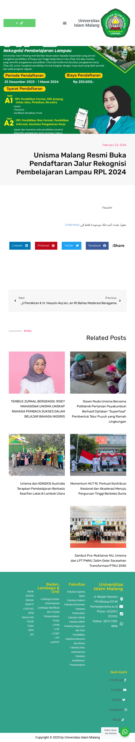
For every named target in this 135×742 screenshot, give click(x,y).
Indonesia (72, 225)
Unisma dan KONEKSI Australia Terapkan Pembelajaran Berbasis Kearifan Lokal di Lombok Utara (41, 489)
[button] (65, 23)
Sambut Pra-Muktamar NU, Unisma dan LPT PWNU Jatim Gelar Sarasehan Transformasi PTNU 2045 (98, 561)
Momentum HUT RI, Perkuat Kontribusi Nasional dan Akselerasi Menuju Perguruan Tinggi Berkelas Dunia (98, 489)
